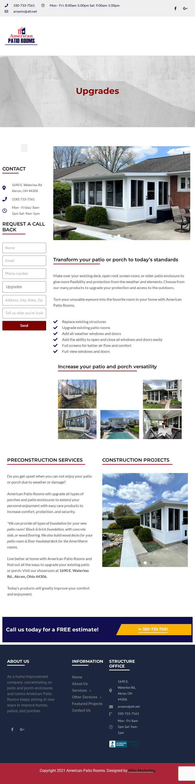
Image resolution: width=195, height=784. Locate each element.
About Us (80, 684)
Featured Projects (87, 704)
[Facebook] (175, 8)
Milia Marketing (141, 770)
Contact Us (81, 710)
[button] (176, 36)
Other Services (84, 697)
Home (77, 677)
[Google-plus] (185, 8)
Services (79, 690)
